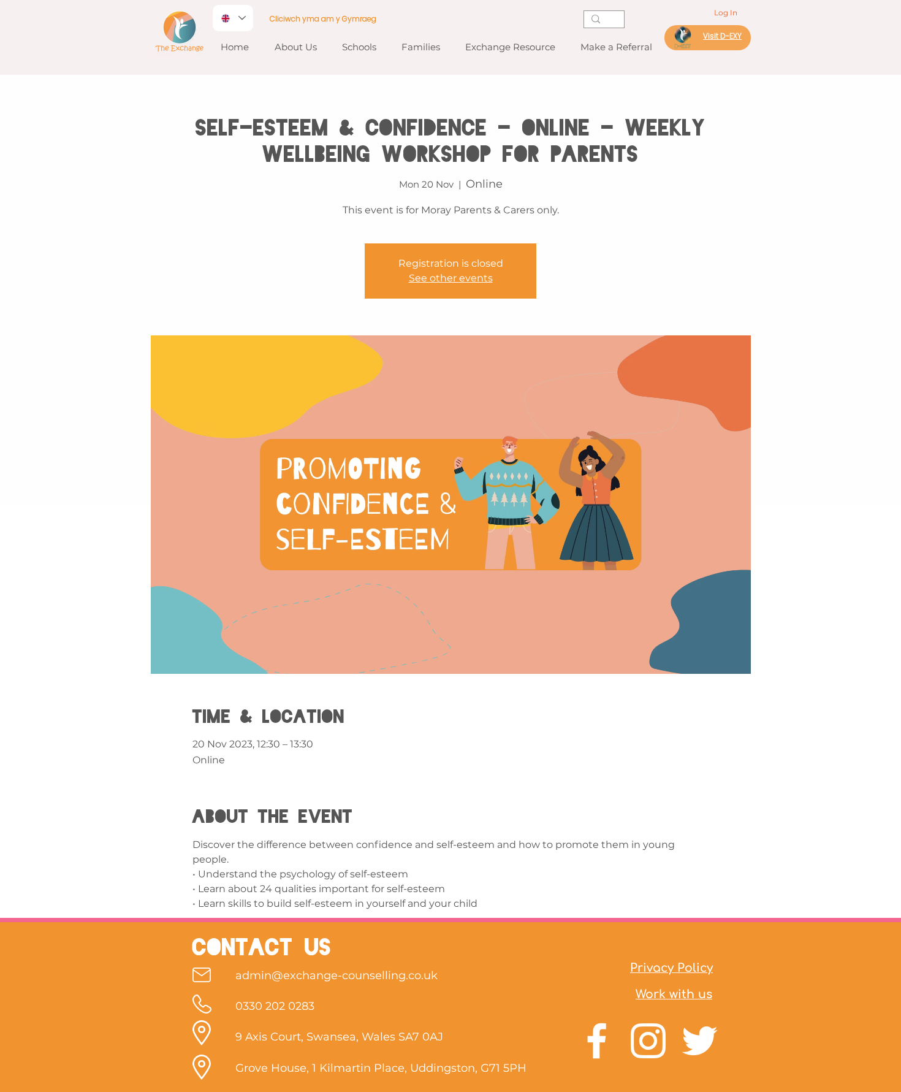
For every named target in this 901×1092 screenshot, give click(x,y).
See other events (451, 278)
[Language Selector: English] (233, 18)
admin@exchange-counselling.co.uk (336, 975)
